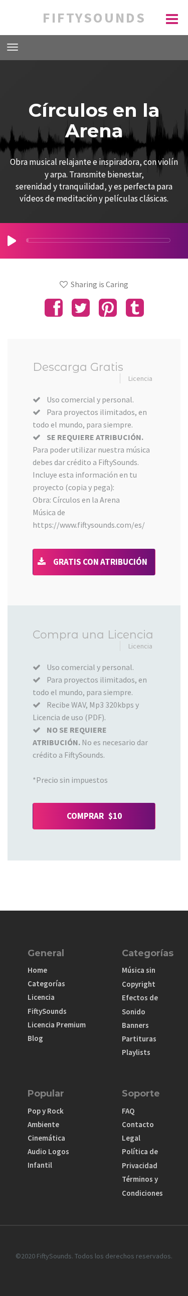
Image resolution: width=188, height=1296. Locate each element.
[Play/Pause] (12, 241)
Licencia (140, 378)
